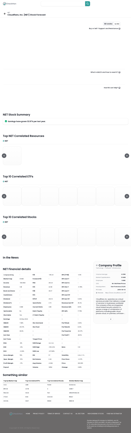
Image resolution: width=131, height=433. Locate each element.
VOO (5, 385)
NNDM (49, 401)
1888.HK (71, 401)
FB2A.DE (6, 393)
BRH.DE (5, 389)
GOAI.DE (50, 397)
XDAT (27, 401)
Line (117, 24)
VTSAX (5, 397)
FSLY (48, 393)
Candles (109, 24)
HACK (27, 393)
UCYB (27, 389)
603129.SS (72, 385)
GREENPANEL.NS (74, 393)
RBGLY (71, 397)
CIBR (26, 385)
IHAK (26, 397)
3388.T (71, 389)
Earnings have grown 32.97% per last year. (27, 121)
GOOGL (5, 401)
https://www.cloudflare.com (114, 293)
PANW (49, 385)
